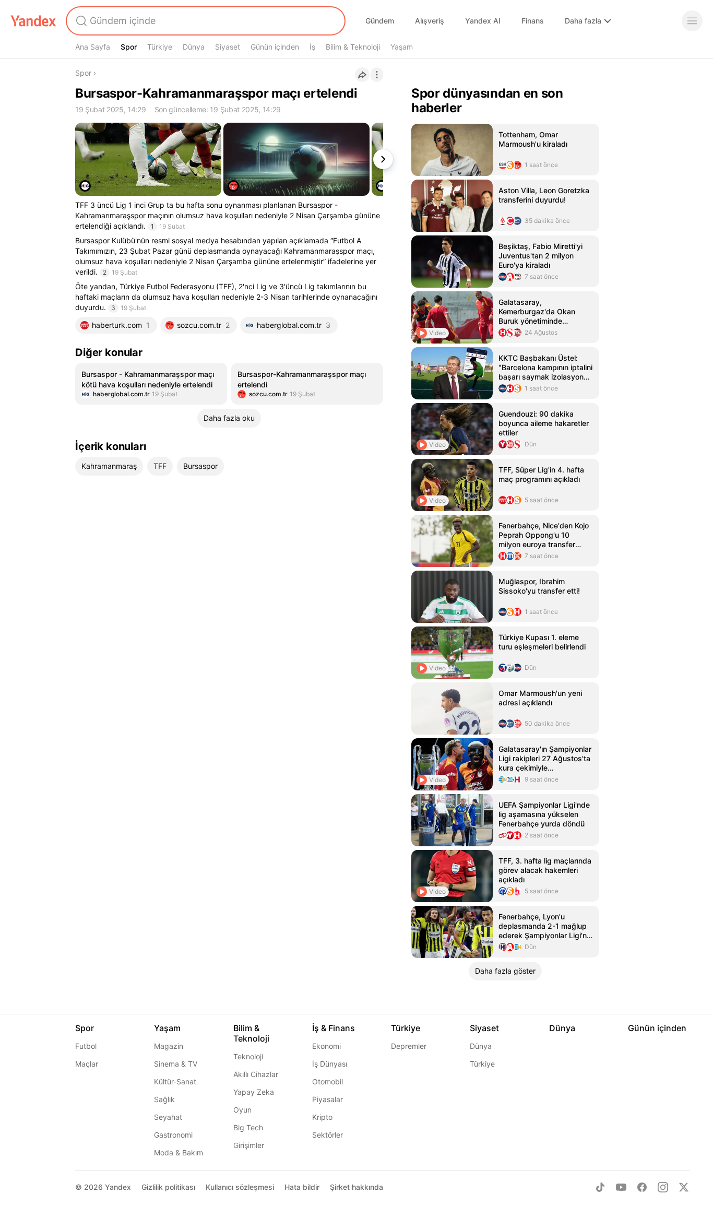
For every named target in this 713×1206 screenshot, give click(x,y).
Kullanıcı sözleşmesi (240, 1187)
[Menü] (692, 20)
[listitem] (151, 384)
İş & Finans (333, 1028)
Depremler (408, 1046)
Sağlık (164, 1099)
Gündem (379, 20)
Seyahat (168, 1117)
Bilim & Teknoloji (353, 46)
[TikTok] (600, 1187)
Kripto (322, 1117)
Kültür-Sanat (175, 1081)
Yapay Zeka (253, 1091)
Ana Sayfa (92, 46)
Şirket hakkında (356, 1187)
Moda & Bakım (178, 1152)
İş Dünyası (329, 1063)
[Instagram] (662, 1187)
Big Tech (248, 1127)
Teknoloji (248, 1056)
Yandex (118, 1187)
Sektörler (327, 1134)
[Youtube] (621, 1187)
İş (312, 46)
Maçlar (86, 1063)
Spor (129, 46)
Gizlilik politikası (168, 1187)
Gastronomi (173, 1134)
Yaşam (401, 46)
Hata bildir (301, 1187)
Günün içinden (275, 46)
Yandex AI (483, 20)
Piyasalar (327, 1099)
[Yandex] (33, 21)
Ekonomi (326, 1046)
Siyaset (227, 46)
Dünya (194, 46)
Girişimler (248, 1145)
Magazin (168, 1046)
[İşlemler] (377, 74)
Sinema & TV (175, 1063)
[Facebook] (642, 1187)
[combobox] (204, 20)
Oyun (242, 1109)
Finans (532, 20)
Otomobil (327, 1081)
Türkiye (159, 46)
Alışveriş (429, 20)
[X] (683, 1187)
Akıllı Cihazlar (255, 1074)
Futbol (86, 1046)
